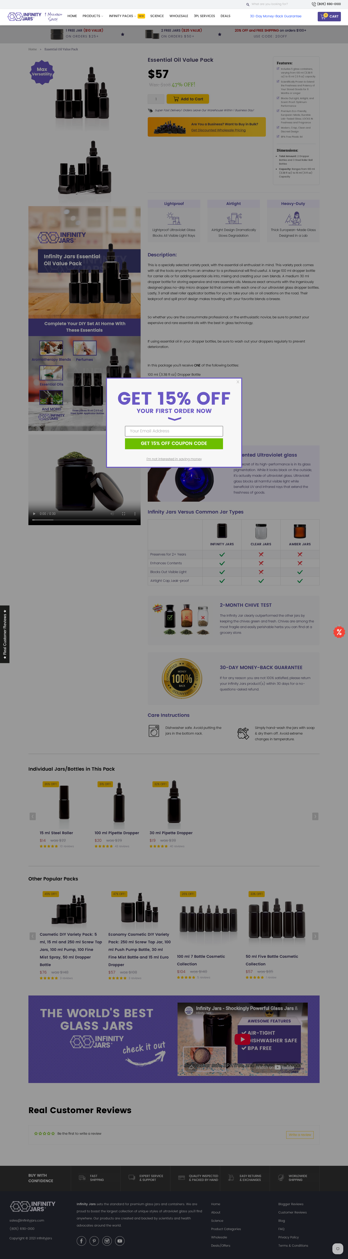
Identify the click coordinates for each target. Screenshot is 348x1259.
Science (157, 16)
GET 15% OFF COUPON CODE (174, 444)
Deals (225, 16)
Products (92, 16)
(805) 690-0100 (329, 4)
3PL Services (204, 16)
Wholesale (179, 16)
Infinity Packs (121, 16)
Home (72, 16)
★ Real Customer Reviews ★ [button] (4, 634)
